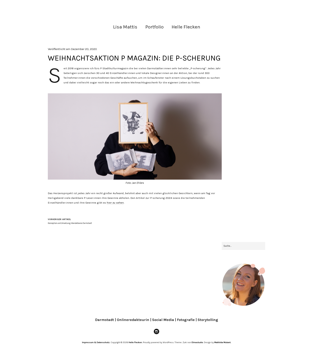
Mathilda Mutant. (222, 342)
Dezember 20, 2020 (84, 49)
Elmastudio (197, 342)
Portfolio (154, 27)
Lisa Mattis (125, 27)
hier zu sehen (115, 202)
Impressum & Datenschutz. (96, 342)
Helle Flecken (186, 27)
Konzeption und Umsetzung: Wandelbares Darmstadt (70, 221)
